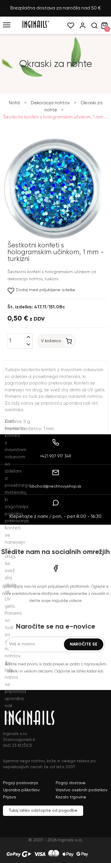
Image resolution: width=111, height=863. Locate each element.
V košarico (51, 341)
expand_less (28, 337)
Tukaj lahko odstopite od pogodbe (43, 810)
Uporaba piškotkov (21, 790)
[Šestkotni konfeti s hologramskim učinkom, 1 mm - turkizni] (54, 238)
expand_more (28, 344)
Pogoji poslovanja (20, 783)
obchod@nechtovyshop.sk (55, 486)
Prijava (9, 797)
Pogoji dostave (71, 783)
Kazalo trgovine (71, 797)
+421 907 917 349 (55, 456)
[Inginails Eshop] (35, 27)
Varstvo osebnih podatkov (81, 790)
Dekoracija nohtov (50, 103)
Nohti (14, 103)
